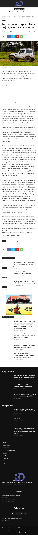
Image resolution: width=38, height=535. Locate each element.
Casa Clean (17, 418)
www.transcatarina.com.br (12, 130)
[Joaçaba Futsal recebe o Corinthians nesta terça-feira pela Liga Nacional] (7, 378)
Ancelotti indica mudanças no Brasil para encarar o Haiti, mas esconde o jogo (24, 264)
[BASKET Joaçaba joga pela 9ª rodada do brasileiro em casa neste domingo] (7, 284)
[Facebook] (9, 36)
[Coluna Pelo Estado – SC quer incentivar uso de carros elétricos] (7, 387)
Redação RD (8, 31)
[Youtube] (25, 513)
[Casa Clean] (7, 421)
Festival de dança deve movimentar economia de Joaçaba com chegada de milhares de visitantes (24, 335)
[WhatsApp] (21, 36)
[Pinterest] (17, 36)
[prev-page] (3, 290)
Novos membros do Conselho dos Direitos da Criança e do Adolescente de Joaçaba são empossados (24, 345)
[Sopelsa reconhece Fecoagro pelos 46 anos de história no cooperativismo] (7, 397)
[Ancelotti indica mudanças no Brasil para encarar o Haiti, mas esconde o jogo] (7, 265)
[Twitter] (13, 36)
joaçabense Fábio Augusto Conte (15, 241)
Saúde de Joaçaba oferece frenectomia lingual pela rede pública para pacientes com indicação (24, 355)
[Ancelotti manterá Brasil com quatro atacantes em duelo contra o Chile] (7, 274)
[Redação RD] (3, 32)
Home (3, 16)
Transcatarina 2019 (29, 241)
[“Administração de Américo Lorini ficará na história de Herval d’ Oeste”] (7, 412)
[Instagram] (17, 513)
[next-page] (6, 290)
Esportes (8, 16)
